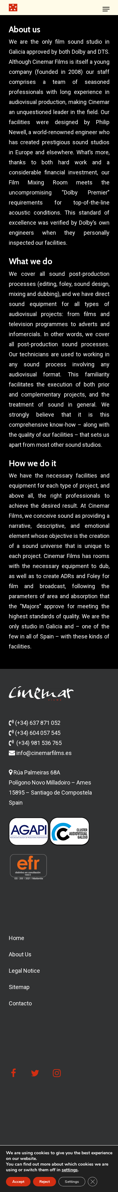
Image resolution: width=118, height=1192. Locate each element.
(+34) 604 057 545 (37, 733)
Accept (18, 1181)
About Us (20, 954)
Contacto (20, 1003)
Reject (44, 1181)
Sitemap (19, 987)
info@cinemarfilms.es (43, 753)
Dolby (79, 51)
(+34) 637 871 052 (37, 722)
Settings (72, 1181)
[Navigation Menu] (106, 9)
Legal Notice (24, 970)
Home (16, 938)
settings (70, 1170)
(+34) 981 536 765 (39, 743)
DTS (103, 51)
